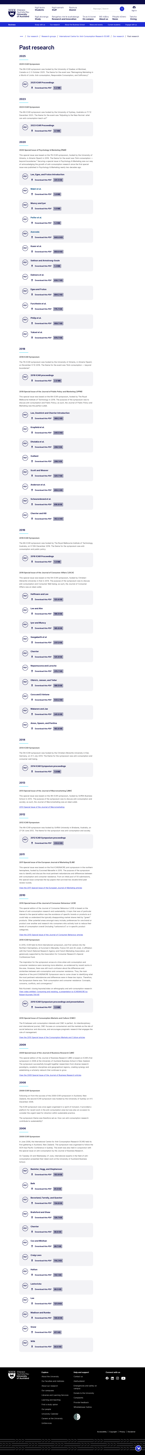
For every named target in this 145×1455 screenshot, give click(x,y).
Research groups (49, 36)
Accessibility (102, 1432)
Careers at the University (52, 1418)
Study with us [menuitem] (40, 25)
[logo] (18, 13)
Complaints (78, 1398)
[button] (134, 9)
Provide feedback (81, 1402)
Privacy (122, 1432)
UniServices (47, 1423)
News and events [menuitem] (96, 25)
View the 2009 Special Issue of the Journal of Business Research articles (50, 1075)
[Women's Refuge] (77, 1419)
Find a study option (50, 1404)
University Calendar (50, 1414)
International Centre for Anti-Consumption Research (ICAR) (84, 36)
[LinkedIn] (112, 1378)
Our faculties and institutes (53, 1381)
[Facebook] (107, 1378)
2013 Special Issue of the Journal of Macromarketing (41, 807)
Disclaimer (131, 1432)
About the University (50, 1376)
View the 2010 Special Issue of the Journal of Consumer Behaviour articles (51, 935)
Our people (46, 1409)
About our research (50, 1386)
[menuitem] (40, 8)
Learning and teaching (51, 1400)
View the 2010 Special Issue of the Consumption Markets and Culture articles (52, 1037)
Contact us (78, 1376)
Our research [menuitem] (55, 25)
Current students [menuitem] (114, 25)
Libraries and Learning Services (55, 1395)
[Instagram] (117, 1378)
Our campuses (48, 1390)
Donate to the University (84, 1393)
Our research (32, 36)
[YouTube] (123, 1378)
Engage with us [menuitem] (131, 25)
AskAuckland (79, 1381)
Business (12, 25)
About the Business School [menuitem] (75, 25)
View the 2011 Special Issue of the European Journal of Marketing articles (50, 888)
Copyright (113, 1432)
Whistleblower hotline (83, 1407)
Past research (133, 36)
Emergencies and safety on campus (85, 1387)
